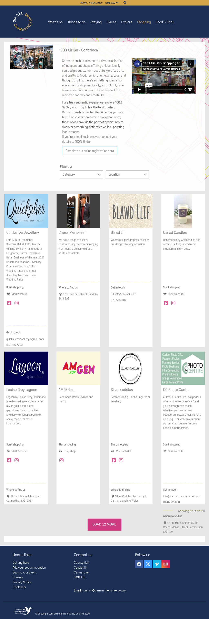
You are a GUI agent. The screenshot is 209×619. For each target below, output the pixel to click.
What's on (55, 22)
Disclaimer (19, 587)
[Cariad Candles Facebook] (166, 303)
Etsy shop (69, 451)
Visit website (19, 294)
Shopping (144, 22)
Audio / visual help (91, 2)
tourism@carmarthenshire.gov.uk (104, 590)
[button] (139, 564)
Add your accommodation (29, 567)
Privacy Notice (22, 582)
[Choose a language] (119, 3)
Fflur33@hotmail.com (123, 294)
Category (69, 174)
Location (114, 174)
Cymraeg (110, 2)
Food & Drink (165, 22)
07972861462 (119, 300)
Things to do (77, 22)
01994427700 (14, 344)
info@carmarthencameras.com (181, 496)
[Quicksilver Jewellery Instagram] (17, 303)
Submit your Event (25, 572)
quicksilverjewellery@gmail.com (25, 339)
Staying (96, 22)
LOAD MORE (104, 524)
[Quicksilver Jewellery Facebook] (10, 303)
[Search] (125, 2)
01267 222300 (171, 502)
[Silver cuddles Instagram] (122, 461)
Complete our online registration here (90, 151)
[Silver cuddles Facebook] (114, 461)
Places (111, 22)
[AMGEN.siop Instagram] (62, 461)
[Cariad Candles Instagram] (174, 303)
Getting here (21, 562)
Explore (126, 22)
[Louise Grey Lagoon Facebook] (10, 461)
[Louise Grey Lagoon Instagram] (17, 461)
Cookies (18, 577)
